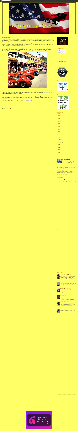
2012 (59, 147)
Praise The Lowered (61, 179)
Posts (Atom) (9, 108)
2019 (59, 124)
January (60, 142)
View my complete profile (62, 174)
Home (28, 106)
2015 (59, 131)
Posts (59, 50)
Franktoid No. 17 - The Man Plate (66, 274)
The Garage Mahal (63, 295)
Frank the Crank (67, 159)
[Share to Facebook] (30, 100)
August (60, 132)
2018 (59, 126)
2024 (59, 116)
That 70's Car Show (63, 282)
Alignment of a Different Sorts (65, 309)
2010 (59, 150)
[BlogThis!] (28, 100)
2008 (59, 154)
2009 (59, 152)
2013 (59, 146)
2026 (59, 113)
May (60, 137)
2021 (59, 121)
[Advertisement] (61, 206)
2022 (59, 120)
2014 (59, 144)
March (60, 139)
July (59, 136)
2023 (59, 118)
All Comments (60, 52)
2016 (59, 129)
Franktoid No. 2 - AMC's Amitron (66, 301)
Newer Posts (4, 106)
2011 (59, 149)
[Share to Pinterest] (31, 100)
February (60, 140)
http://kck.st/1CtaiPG (47, 92)
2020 (59, 123)
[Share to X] (29, 100)
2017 (59, 128)
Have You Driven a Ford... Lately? (65, 288)
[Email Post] (25, 100)
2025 (59, 115)
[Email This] (26, 100)
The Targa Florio (6, 37)
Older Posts (52, 106)
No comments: (21, 100)
